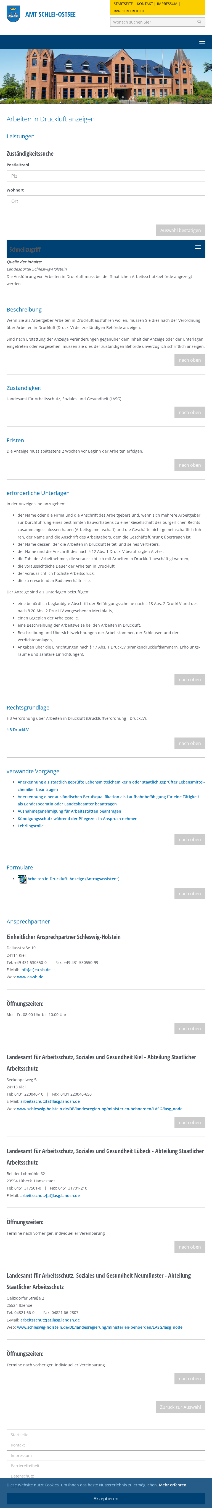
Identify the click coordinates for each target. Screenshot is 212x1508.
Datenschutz (22, 1476)
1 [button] (81, 97)
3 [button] (97, 97)
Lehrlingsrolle (31, 825)
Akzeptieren (106, 1499)
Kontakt (145, 3)
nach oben (190, 360)
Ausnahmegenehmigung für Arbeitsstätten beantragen (69, 811)
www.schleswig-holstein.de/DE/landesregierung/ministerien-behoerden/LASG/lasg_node (99, 1108)
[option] (106, 76)
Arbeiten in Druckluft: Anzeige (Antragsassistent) (72, 878)
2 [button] (89, 97)
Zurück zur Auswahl (180, 1407)
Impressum (167, 3)
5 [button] (114, 97)
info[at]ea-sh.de (35, 969)
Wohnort (15, 190)
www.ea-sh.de (30, 976)
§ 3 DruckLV (18, 729)
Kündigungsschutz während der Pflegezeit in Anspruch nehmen (77, 818)
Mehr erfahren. (173, 1484)
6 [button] (122, 97)
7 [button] (131, 97)
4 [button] (106, 97)
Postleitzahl (18, 164)
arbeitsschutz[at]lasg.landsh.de (50, 1101)
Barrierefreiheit (129, 10)
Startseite (123, 3)
